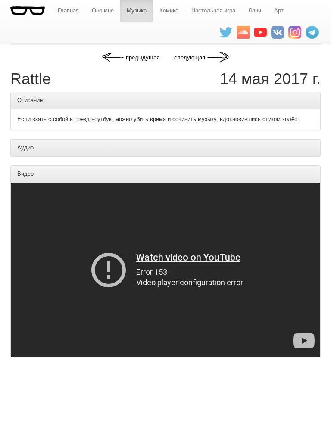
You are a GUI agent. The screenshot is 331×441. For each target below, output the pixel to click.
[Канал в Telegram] (312, 32)
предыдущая (142, 57)
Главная (68, 10)
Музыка (137, 10)
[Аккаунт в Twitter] (225, 32)
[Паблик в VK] (277, 32)
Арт (279, 10)
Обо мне (103, 10)
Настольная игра (213, 10)
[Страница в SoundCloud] (243, 32)
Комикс (168, 10)
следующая (189, 57)
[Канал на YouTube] (260, 32)
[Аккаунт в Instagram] (294, 32)
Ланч (254, 10)
